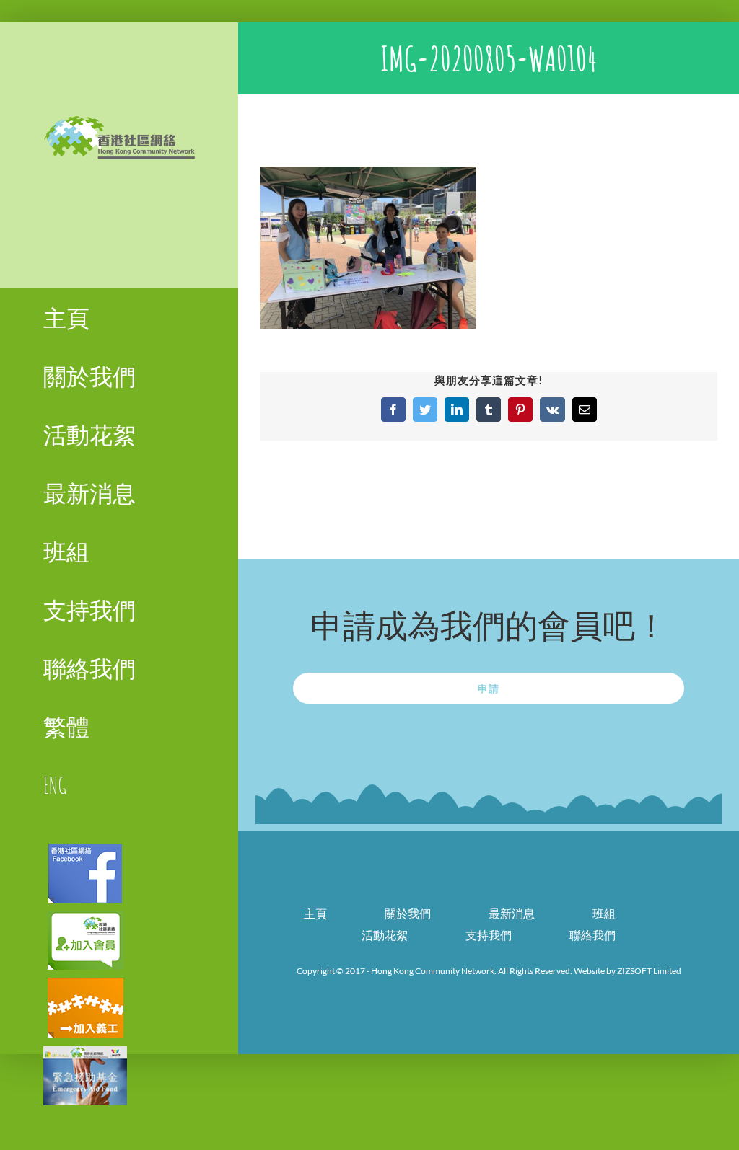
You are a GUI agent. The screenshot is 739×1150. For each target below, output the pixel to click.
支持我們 (488, 935)
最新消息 (512, 913)
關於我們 (408, 913)
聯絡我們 (592, 935)
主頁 (315, 913)
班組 (604, 913)
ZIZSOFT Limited (649, 970)
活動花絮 (385, 935)
